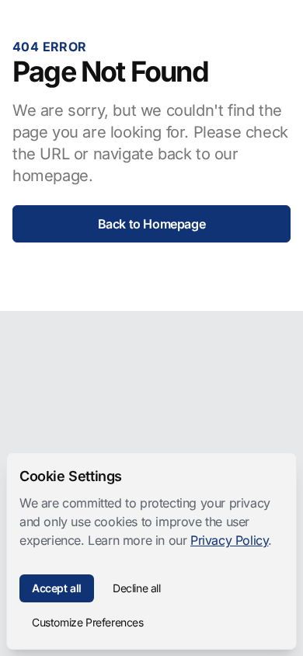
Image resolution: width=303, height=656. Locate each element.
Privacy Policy (229, 540)
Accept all (57, 588)
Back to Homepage (152, 224)
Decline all (137, 588)
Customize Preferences (88, 622)
